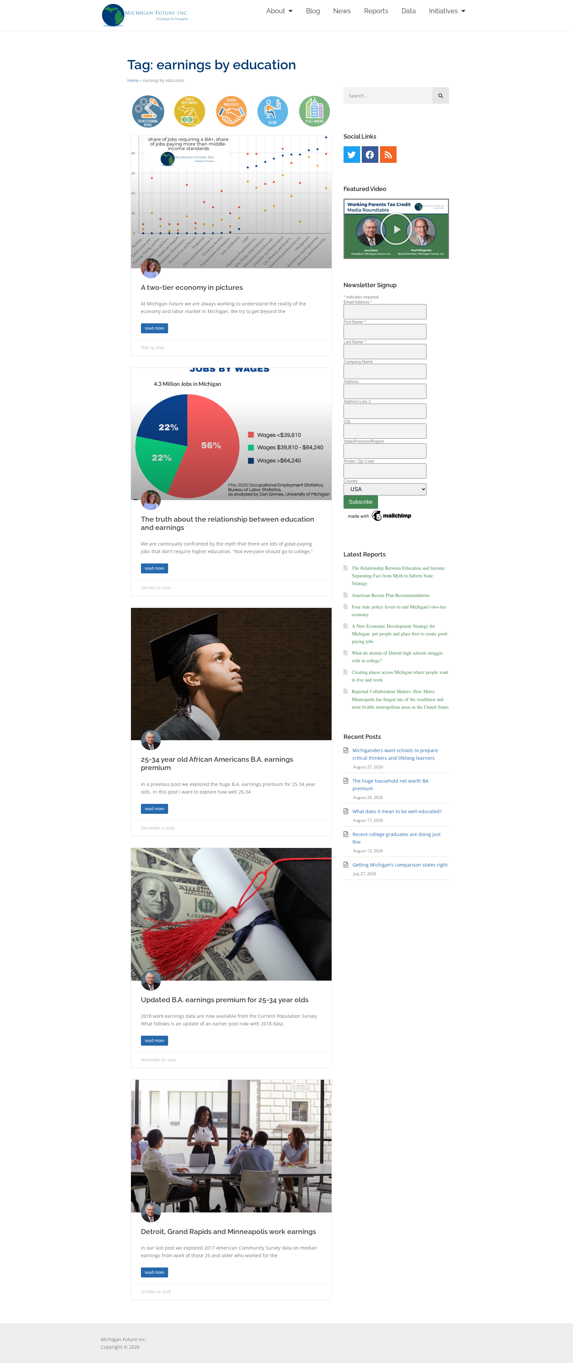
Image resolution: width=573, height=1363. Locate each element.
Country (351, 481)
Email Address (358, 302)
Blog (313, 11)
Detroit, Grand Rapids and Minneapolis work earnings (228, 1231)
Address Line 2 (357, 402)
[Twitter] (352, 154)
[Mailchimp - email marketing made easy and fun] (380, 521)
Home (133, 80)
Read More (154, 328)
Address (351, 382)
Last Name (355, 342)
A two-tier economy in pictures (192, 287)
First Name (355, 322)
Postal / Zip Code (359, 461)
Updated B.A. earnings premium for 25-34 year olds (224, 1000)
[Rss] (388, 154)
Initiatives (443, 11)
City (347, 421)
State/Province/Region (364, 441)
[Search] (440, 95)
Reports (376, 11)
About (275, 11)
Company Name (358, 362)
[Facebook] (370, 154)
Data (409, 11)
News (342, 11)
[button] (396, 228)
